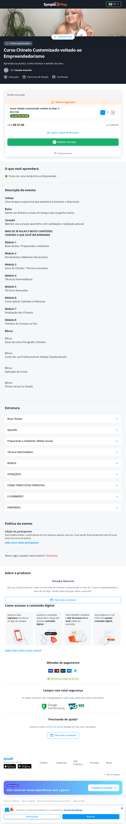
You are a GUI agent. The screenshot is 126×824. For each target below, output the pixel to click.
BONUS (11, 463)
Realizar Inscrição (65, 142)
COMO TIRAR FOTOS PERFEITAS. (26, 485)
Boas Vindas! (14, 418)
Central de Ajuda (54, 726)
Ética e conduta (28, 801)
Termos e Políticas (11, 801)
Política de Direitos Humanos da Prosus (54, 801)
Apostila (12, 430)
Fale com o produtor (65, 599)
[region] (63, 814)
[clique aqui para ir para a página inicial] (55, 4)
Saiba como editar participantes (22, 542)
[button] (9, 810)
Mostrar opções (113, 774)
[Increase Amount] (112, 112)
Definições (32, 816)
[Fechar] (122, 808)
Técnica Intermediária (20, 452)
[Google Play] (24, 766)
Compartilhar (65, 37)
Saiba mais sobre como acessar (23, 650)
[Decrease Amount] (102, 112)
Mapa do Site (79, 801)
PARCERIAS (13, 507)
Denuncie (51, 555)
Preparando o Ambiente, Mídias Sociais (30, 441)
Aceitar (91, 816)
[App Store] (10, 766)
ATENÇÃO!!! (14, 474)
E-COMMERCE (15, 496)
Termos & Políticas (73, 810)
